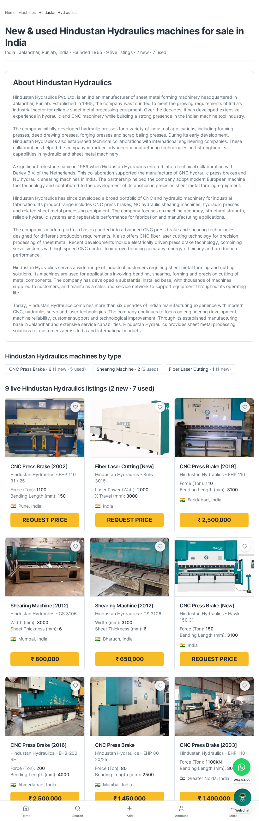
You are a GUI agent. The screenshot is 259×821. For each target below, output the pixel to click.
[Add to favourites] (75, 407)
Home (10, 12)
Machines (27, 12)
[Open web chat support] (242, 797)
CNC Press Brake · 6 (47, 369)
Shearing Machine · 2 (127, 369)
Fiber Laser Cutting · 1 (200, 369)
